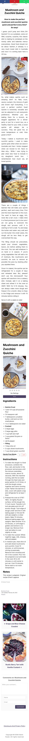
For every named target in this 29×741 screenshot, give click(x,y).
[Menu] (3, 3)
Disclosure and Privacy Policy (14, 726)
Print (14, 396)
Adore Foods (6, 591)
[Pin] (24, 59)
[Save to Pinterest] (14, 1)
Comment (20, 707)
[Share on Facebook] (5, 1)
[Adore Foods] (14, 3)
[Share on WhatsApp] (24, 1)
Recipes (3, 594)
